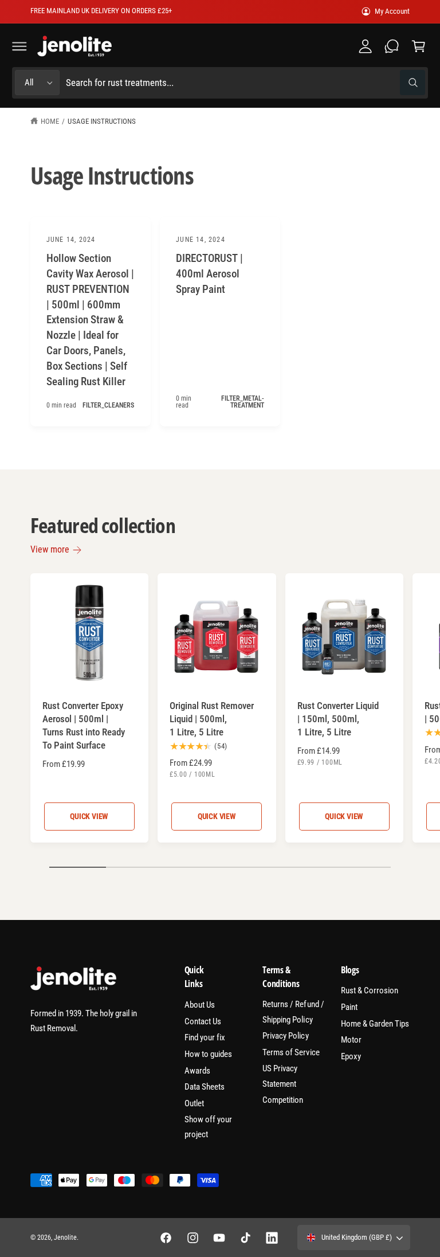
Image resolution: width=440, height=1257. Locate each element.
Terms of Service (290, 1052)
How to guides (208, 1054)
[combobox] (245, 83)
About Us (199, 1005)
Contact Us (202, 1021)
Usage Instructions (101, 121)
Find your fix (204, 1037)
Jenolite (65, 1237)
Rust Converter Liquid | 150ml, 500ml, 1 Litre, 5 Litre (338, 719)
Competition (282, 1100)
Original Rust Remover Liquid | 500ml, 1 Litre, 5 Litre (212, 719)
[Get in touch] (392, 46)
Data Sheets (204, 1087)
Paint (349, 1007)
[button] (19, 46)
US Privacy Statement (279, 1076)
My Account (392, 11)
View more (49, 549)
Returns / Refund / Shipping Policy (293, 1012)
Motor (351, 1040)
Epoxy (351, 1056)
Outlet (194, 1103)
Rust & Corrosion (369, 990)
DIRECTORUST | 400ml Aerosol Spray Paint (209, 274)
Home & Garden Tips (375, 1024)
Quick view (89, 816)
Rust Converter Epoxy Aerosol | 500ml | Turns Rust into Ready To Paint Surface (83, 725)
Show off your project (208, 1127)
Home (50, 121)
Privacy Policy (285, 1036)
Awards (197, 1071)
